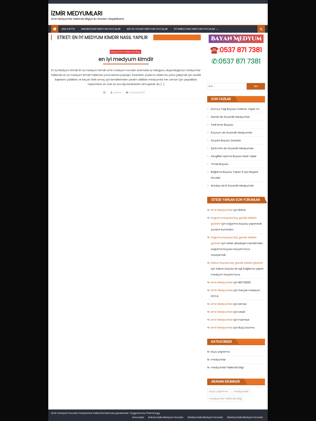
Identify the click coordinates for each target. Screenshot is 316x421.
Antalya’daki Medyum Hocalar (147, 29)
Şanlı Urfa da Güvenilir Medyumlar (232, 148)
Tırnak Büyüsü (219, 164)
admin (117, 92)
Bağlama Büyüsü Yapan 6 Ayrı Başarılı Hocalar (234, 175)
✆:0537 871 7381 (236, 61)
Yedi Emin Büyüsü (222, 125)
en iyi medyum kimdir (126, 59)
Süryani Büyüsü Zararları (226, 140)
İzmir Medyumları (76, 13)
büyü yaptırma (220, 352)
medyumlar (218, 359)
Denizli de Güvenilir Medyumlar (230, 117)
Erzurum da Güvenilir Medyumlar (231, 132)
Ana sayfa (68, 29)
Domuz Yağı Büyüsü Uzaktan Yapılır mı (235, 109)
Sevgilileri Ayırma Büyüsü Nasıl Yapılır (234, 156)
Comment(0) (137, 92)
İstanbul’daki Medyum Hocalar (194, 29)
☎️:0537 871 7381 (236, 49)
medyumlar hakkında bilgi (125, 51)
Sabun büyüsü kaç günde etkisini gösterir (237, 263)
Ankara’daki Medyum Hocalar (101, 29)
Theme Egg (153, 413)
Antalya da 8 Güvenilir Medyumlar (232, 185)
